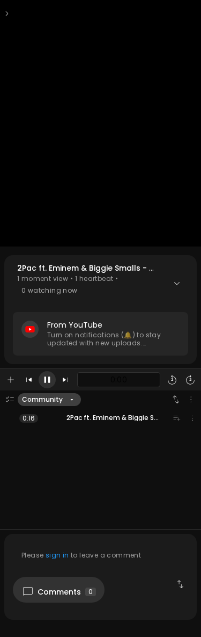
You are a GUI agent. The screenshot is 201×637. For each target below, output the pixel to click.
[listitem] (100, 418)
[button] (100, 309)
